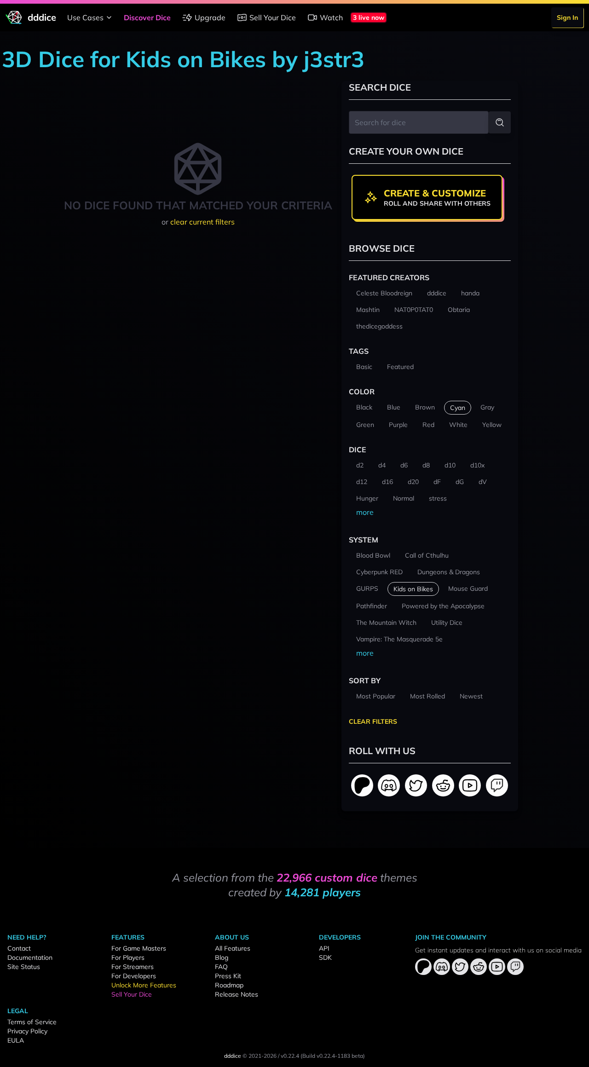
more (365, 512)
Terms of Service (32, 1022)
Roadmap (229, 985)
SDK (325, 957)
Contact (19, 948)
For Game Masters (138, 948)
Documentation (29, 957)
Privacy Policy (27, 1031)
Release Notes (236, 994)
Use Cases (85, 17)
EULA (15, 1040)
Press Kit (228, 976)
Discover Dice (147, 17)
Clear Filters (373, 721)
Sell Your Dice (272, 17)
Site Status (23, 967)
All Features (232, 948)
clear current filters (202, 221)
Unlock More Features (143, 985)
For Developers (133, 976)
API (324, 948)
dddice (232, 1055)
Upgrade (210, 17)
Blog (221, 957)
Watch (331, 17)
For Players (127, 957)
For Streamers (132, 967)
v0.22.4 (290, 1055)
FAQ (221, 967)
